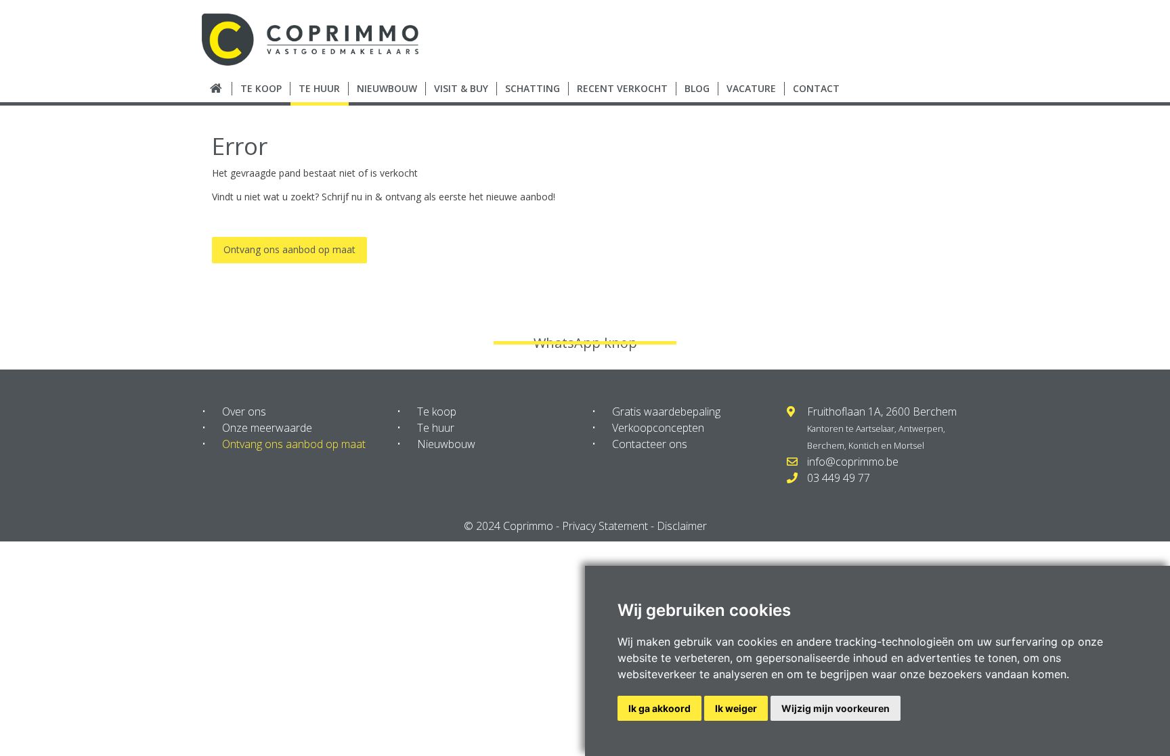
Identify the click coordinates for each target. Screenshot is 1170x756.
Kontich (863, 445)
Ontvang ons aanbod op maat (289, 249)
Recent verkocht (622, 88)
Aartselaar (875, 428)
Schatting (532, 88)
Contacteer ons (649, 444)
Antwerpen (920, 428)
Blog (697, 88)
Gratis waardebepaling (666, 411)
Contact (816, 88)
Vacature (751, 88)
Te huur (435, 427)
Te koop (436, 411)
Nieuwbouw (387, 88)
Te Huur (319, 88)
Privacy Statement (605, 525)
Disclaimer (682, 525)
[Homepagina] (217, 88)
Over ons (244, 411)
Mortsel (909, 445)
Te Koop (261, 88)
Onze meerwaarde (267, 427)
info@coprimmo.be (852, 461)
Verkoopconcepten (658, 427)
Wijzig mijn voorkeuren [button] (835, 708)
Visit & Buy (461, 88)
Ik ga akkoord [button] (659, 708)
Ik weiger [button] (736, 708)
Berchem (825, 445)
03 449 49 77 (838, 477)
